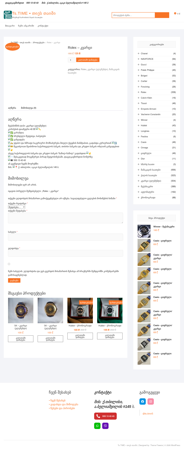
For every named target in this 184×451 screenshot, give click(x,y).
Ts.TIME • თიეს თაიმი (34, 13)
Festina (144, 136)
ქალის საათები (149, 175)
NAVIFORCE (147, 58)
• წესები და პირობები (62, 408)
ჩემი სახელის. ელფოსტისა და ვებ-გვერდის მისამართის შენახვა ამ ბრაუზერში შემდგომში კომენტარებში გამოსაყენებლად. (63, 273)
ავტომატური (147, 191)
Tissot (144, 103)
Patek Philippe (147, 69)
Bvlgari (144, 75)
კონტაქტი (43, 26)
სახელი (13, 231)
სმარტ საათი (147, 164)
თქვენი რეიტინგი (18, 203)
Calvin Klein (146, 97)
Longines (145, 130)
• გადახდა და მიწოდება (63, 404)
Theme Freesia (156, 445)
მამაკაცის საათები (151, 169)
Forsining (145, 86)
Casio (143, 141)
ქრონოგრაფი (148, 197)
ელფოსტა (14, 248)
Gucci (143, 64)
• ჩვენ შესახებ (57, 400)
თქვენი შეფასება (17, 210)
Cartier (144, 80)
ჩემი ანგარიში (26, 26)
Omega (144, 147)
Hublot (144, 125)
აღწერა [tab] (12, 107)
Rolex (83, 69)
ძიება (162, 15)
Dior (143, 158)
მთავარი (10, 26)
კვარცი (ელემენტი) (98, 69)
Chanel (144, 53)
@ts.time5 (148, 413)
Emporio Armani (148, 108)
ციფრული (146, 153)
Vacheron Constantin (150, 114)
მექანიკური (147, 186)
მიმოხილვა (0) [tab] (28, 107)
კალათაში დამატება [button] (21, 338)
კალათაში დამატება (87, 59)
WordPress (175, 445)
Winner (144, 119)
